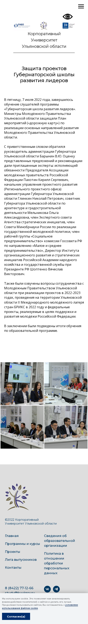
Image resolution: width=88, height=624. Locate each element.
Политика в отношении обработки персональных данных (56, 563)
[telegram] (56, 591)
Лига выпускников (21, 560)
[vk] (47, 591)
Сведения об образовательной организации (59, 541)
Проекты (12, 552)
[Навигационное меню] (81, 6)
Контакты (13, 568)
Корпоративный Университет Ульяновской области (44, 40)
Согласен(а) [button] (16, 616)
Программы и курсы (22, 544)
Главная (12, 536)
